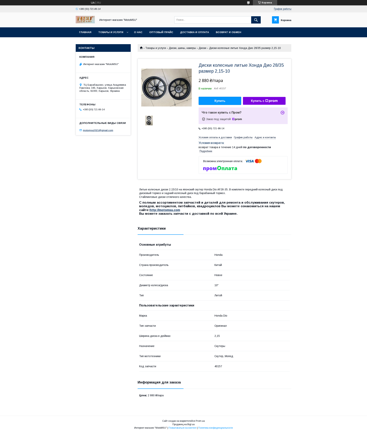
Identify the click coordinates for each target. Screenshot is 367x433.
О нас (138, 32)
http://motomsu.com (165, 210)
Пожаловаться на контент (182, 428)
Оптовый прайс (161, 32)
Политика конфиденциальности (215, 428)
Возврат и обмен (228, 32)
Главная (85, 32)
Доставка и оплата (194, 32)
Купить (219, 100)
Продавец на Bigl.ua (183, 424)
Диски (202, 48)
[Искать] (256, 20)
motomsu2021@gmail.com (98, 130)
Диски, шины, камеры (182, 48)
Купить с (257, 100)
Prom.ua (200, 421)
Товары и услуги (110, 32)
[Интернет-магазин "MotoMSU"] (85, 22)
